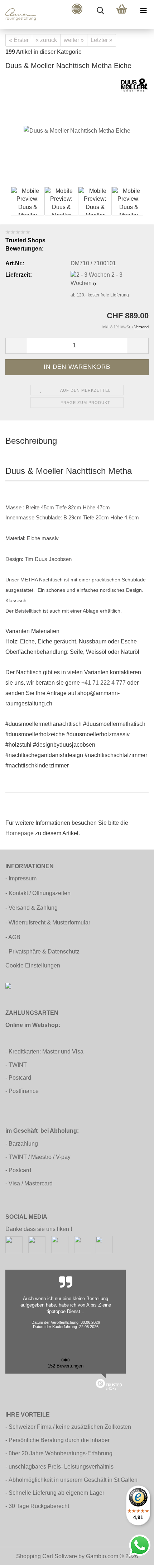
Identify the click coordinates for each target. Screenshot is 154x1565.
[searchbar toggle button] (100, 11)
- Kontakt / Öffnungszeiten (38, 893)
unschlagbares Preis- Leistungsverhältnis (61, 1467)
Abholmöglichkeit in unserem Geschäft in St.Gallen (73, 1480)
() (94, 283)
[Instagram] (36, 1244)
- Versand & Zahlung (31, 908)
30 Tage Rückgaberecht (39, 1506)
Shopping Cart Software (46, 1556)
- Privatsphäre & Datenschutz (42, 951)
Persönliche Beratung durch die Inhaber (59, 1440)
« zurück (46, 40)
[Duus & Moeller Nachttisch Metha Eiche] (77, 131)
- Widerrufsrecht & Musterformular (47, 922)
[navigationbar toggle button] (143, 11)
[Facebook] (14, 1244)
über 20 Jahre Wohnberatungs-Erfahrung (60, 1453)
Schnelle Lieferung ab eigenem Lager (56, 1493)
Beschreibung (31, 441)
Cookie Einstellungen (32, 965)
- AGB (12, 937)
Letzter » (101, 40)
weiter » (74, 40)
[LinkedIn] (104, 1244)
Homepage (19, 833)
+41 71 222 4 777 (103, 683)
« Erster (19, 40)
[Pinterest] (59, 1244)
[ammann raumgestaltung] (18, 14)
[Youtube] (82, 1244)
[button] (16, 346)
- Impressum (21, 878)
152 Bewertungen (65, 1366)
